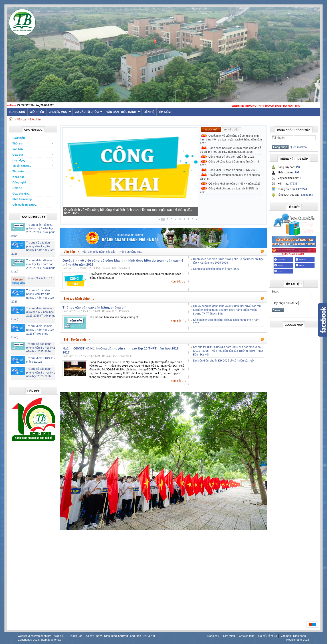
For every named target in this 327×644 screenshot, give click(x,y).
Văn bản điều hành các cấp (98, 251)
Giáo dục (18, 154)
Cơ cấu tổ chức (87, 112)
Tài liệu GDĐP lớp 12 (39, 278)
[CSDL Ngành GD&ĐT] (294, 273)
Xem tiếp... (177, 281)
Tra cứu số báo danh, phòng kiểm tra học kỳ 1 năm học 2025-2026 (40, 372)
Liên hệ (149, 112)
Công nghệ (19, 182)
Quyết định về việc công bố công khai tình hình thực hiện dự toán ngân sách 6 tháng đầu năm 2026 (231, 139)
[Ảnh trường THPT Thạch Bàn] (163, 529)
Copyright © (25, 639)
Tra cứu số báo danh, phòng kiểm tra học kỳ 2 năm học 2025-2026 (40, 347)
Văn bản (17, 149)
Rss (262, 252)
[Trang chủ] (10, 119)
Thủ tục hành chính (77, 298)
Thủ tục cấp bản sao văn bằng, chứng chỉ (94, 307)
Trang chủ (213, 636)
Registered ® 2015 (297, 639)
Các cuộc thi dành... (24, 204)
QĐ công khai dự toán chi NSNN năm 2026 (234, 183)
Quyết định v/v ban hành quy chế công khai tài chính (230, 176)
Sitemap (45, 639)
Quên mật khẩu (298, 147)
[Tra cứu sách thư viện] (294, 234)
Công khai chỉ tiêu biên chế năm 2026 (231, 156)
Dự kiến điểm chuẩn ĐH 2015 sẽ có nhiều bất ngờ (223, 360)
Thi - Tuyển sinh (75, 339)
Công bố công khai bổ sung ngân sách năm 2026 (230, 163)
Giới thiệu (37, 112)
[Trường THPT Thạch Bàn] (33, 441)
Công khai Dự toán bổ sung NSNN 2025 (232, 170)
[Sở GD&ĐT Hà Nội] (163, 246)
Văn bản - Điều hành (121, 112)
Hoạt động (18, 160)
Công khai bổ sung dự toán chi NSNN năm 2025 (230, 190)
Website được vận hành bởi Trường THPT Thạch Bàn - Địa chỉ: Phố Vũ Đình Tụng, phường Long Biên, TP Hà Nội (86, 636)
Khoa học (18, 177)
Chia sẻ (17, 188)
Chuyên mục (58, 112)
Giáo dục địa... (21, 193)
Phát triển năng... (23, 199)
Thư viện (18, 171)
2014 (36, 639)
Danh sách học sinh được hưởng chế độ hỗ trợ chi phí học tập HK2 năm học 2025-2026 (128, 213)
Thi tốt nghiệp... (21, 165)
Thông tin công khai (130, 251)
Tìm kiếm (165, 112)
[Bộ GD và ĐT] (294, 246)
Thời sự (17, 143)
